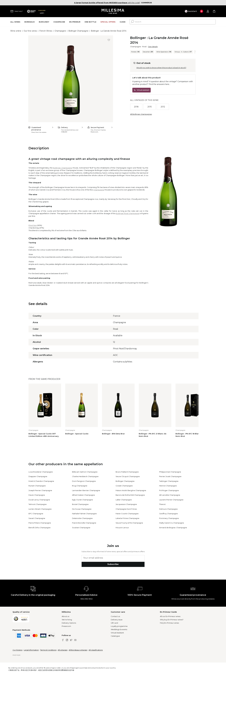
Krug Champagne (79, 486)
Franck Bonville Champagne (84, 523)
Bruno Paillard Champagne (127, 472)
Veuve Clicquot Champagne (128, 476)
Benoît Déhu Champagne (39, 527)
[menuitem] (15, 22)
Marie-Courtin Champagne (127, 514)
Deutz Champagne (37, 495)
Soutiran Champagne (81, 527)
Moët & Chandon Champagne (41, 481)
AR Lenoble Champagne (169, 495)
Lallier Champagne (124, 500)
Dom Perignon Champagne (84, 481)
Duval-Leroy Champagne (39, 500)
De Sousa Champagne (81, 509)
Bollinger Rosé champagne (127, 213)
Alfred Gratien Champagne (83, 495)
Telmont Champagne (38, 504)
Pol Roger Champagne (169, 490)
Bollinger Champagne (78, 31)
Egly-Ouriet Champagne (82, 500)
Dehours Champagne (168, 509)
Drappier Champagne (38, 476)
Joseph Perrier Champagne (40, 490)
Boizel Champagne (80, 504)
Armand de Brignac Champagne (173, 527)
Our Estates (17, 650)
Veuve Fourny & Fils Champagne (129, 523)
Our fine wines (30, 31)
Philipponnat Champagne (170, 472)
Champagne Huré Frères (126, 509)
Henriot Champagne (168, 486)
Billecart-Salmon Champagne (84, 472)
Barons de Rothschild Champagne (130, 495)
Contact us (115, 616)
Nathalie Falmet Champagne (84, 514)
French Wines (45, 31)
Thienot (162, 504)
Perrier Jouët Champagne (170, 476)
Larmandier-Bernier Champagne (86, 490)
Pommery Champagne (169, 518)
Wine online (15, 31)
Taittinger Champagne (168, 481)
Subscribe (113, 564)
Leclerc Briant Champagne (40, 509)
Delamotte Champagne (82, 518)
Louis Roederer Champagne (41, 472)
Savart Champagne (37, 518)
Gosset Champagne (124, 486)
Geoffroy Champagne (168, 514)
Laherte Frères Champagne (127, 518)
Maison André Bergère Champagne (131, 490)
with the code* (107, 3)
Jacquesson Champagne (126, 504)
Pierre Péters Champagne (40, 523)
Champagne (60, 31)
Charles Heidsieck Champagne (85, 476)
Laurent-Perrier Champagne (171, 500)
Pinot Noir (33, 225)
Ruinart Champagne (37, 486)
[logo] (113, 11)
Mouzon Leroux (122, 527)
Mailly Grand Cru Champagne (171, 523)
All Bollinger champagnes (141, 114)
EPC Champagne (36, 514)
